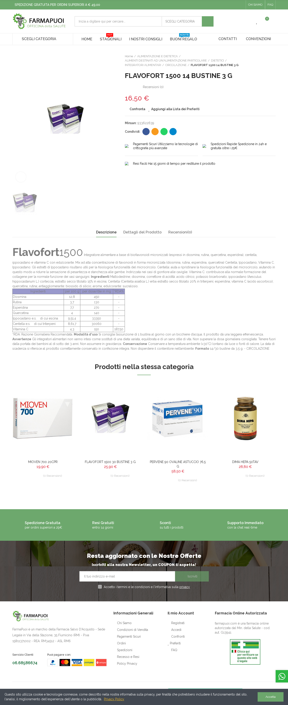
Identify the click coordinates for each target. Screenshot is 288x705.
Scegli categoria (180, 21)
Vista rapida (61, 406)
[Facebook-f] (233, 4)
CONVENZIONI (258, 39)
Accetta (271, 696)
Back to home (266, 60)
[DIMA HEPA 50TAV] (245, 418)
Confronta (137, 109)
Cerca (208, 21)
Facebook (146, 131)
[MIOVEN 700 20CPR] (42, 418)
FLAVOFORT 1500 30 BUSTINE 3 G (110, 462)
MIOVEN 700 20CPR (43, 462)
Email (155, 131)
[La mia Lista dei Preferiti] (257, 21)
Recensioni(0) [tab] (180, 232)
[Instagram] (241, 4)
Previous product (261, 60)
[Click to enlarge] (21, 177)
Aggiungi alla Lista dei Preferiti (175, 109)
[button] (255, 4)
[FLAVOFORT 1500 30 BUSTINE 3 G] (110, 418)
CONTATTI (227, 39)
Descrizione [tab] (106, 232)
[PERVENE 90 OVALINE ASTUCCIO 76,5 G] (177, 418)
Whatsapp (164, 131)
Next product (272, 60)
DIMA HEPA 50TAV (245, 462)
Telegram (173, 131)
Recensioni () (153, 87)
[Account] (273, 21)
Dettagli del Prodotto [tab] (142, 232)
